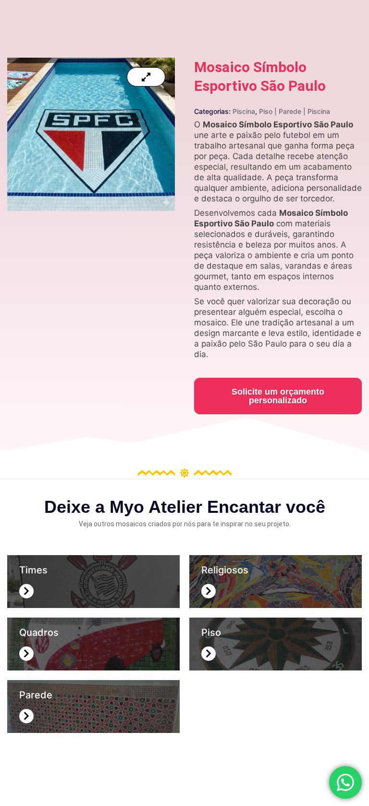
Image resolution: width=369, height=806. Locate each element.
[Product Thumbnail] (146, 77)
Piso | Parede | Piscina (294, 111)
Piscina (244, 111)
